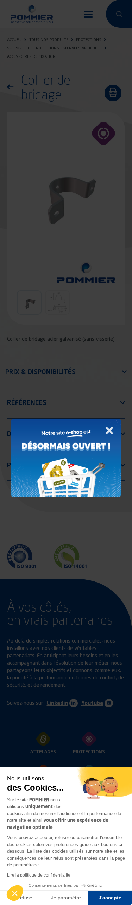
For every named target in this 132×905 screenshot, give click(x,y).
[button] (14, 893)
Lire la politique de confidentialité (38, 875)
